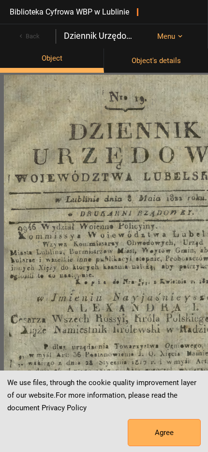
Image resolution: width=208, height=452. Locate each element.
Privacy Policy (64, 408)
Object (52, 58)
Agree (164, 432)
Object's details (156, 60)
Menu (166, 36)
